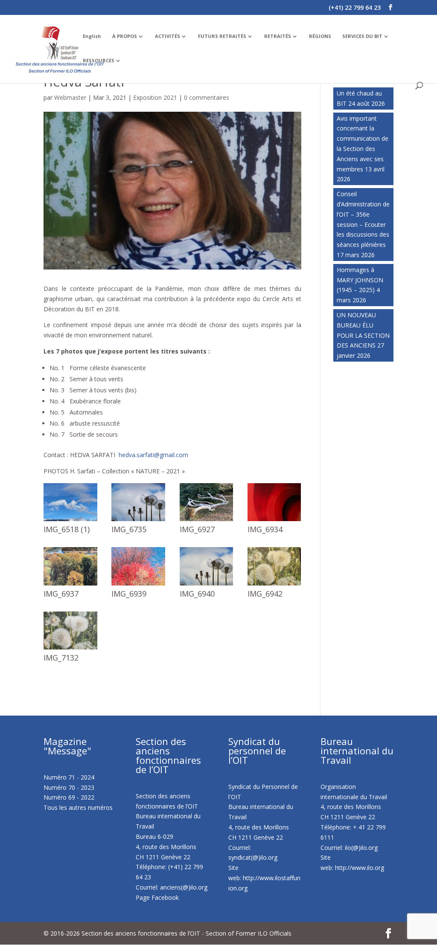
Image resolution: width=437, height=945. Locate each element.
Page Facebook (157, 897)
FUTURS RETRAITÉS (222, 36)
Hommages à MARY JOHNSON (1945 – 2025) (360, 280)
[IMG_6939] (138, 585)
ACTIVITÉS (167, 36)
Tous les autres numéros (78, 807)
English (92, 36)
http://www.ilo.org (359, 868)
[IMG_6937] (70, 585)
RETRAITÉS (277, 36)
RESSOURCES (98, 61)
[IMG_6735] (138, 521)
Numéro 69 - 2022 (69, 797)
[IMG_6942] (274, 585)
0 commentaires (206, 97)
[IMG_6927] (206, 521)
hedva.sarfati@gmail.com (153, 455)
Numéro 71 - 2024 (69, 777)
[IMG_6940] (206, 585)
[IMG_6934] (274, 521)
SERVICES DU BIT (362, 36)
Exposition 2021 (155, 97)
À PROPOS (124, 36)
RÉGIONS (320, 36)
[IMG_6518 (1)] (70, 521)
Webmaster (70, 97)
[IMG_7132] (70, 649)
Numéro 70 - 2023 (69, 787)
